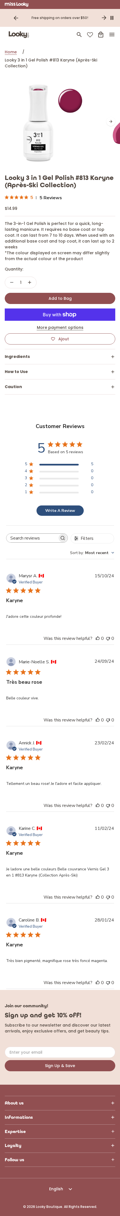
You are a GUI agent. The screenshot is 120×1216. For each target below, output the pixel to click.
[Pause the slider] (112, 18)
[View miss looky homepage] (16, 4)
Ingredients (17, 356)
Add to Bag (60, 298)
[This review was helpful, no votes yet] (98, 638)
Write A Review (60, 510)
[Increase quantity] (29, 282)
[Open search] (79, 34)
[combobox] (92, 552)
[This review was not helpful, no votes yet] (108, 638)
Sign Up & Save (60, 1065)
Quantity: (14, 269)
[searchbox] (31, 538)
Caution (13, 387)
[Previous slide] (16, 18)
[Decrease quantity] (11, 282)
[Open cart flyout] (100, 34)
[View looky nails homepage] (20, 34)
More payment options (60, 327)
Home (11, 52)
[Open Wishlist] (90, 35)
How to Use (16, 371)
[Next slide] (104, 18)
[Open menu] (112, 34)
